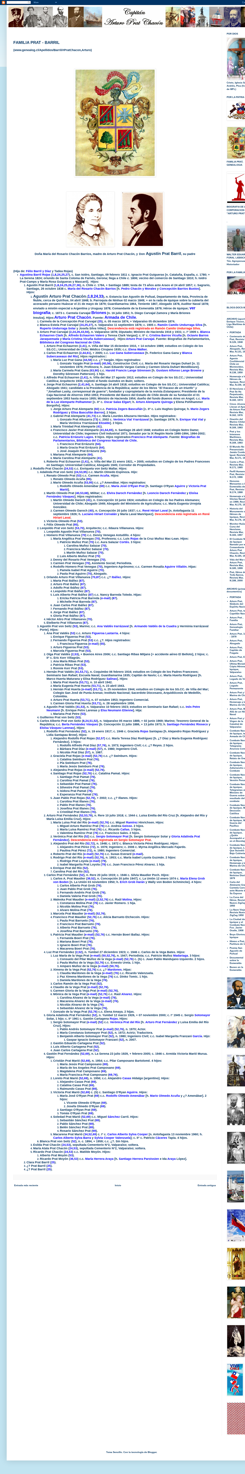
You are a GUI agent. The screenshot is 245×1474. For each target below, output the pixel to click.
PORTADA (235, 332)
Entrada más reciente (26, 1185)
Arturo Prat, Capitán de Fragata (236, 650)
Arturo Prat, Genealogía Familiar (236, 627)
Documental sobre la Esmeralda (236, 960)
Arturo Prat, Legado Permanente (236, 685)
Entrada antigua (207, 1185)
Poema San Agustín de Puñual (236, 951)
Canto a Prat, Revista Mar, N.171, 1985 (237, 465)
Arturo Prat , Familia (236, 619)
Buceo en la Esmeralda (236, 968)
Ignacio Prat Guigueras (147, 274)
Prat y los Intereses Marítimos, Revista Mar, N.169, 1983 (237, 437)
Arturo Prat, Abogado (236, 642)
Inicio (118, 1185)
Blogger (152, 1452)
